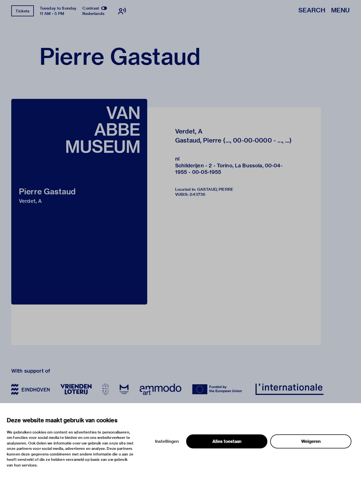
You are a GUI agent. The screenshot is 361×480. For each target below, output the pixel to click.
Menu (340, 10)
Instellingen (167, 441)
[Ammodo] (160, 389)
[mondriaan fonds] (124, 389)
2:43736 (197, 194)
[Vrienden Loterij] (76, 389)
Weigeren (311, 441)
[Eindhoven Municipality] (30, 389)
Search (311, 10)
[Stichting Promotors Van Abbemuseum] (105, 389)
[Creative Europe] (218, 389)
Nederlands (93, 13)
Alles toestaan (226, 441)
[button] (79, 202)
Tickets (22, 11)
